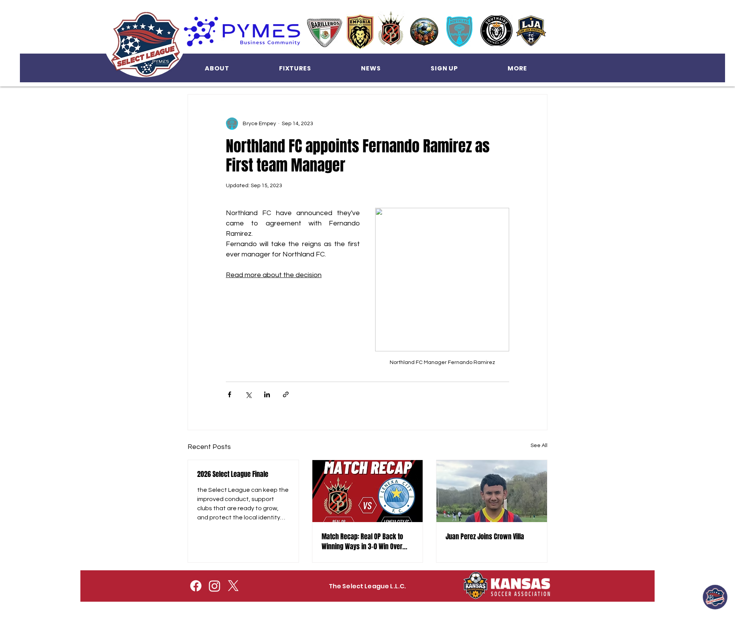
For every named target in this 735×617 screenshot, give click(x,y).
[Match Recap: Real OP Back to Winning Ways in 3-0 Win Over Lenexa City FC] (367, 491)
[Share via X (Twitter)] (248, 394)
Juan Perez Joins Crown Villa (485, 537)
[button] (217, 68)
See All (539, 445)
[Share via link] (285, 394)
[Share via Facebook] (229, 394)
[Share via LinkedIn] (267, 394)
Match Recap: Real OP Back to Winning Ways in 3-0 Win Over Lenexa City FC (362, 542)
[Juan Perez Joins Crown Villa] (491, 491)
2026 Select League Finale (232, 474)
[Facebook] (195, 585)
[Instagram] (214, 585)
